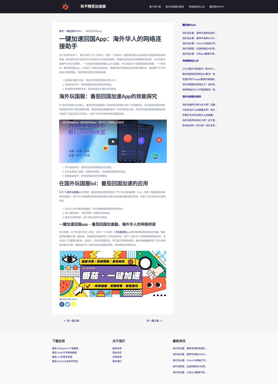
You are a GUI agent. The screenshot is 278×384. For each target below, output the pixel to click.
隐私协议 (117, 352)
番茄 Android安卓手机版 (65, 361)
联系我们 (117, 361)
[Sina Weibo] (73, 304)
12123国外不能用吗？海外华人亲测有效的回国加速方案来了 (199, 68)
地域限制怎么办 (197, 6)
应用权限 (117, 356)
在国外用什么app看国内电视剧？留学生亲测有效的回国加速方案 (199, 79)
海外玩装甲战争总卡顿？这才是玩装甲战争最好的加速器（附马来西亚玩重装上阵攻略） (199, 120)
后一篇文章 (154, 320)
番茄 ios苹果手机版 (62, 356)
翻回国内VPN (217, 6)
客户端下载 (155, 6)
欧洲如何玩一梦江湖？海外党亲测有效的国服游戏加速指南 (199, 125)
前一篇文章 (71, 320)
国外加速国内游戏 (174, 6)
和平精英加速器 (93, 6)
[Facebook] (61, 304)
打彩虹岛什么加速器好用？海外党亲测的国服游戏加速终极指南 (199, 109)
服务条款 (117, 348)
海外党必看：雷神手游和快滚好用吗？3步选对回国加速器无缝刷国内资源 (199, 32)
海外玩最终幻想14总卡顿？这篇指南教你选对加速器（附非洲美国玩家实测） (199, 104)
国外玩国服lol (74, 192)
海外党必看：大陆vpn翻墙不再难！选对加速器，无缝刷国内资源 (199, 53)
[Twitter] (67, 304)
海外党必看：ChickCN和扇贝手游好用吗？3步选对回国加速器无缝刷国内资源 (199, 43)
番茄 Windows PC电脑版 (65, 348)
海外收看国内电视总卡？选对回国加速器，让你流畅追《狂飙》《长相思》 (199, 84)
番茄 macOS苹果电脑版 (64, 352)
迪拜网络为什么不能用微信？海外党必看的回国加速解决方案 (199, 89)
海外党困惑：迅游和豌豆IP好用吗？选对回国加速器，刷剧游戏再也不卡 (199, 48)
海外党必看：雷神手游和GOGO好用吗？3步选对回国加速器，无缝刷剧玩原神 (199, 38)
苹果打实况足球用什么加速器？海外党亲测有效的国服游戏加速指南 (199, 115)
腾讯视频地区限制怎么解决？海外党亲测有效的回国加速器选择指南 (199, 74)
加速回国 (121, 232)
